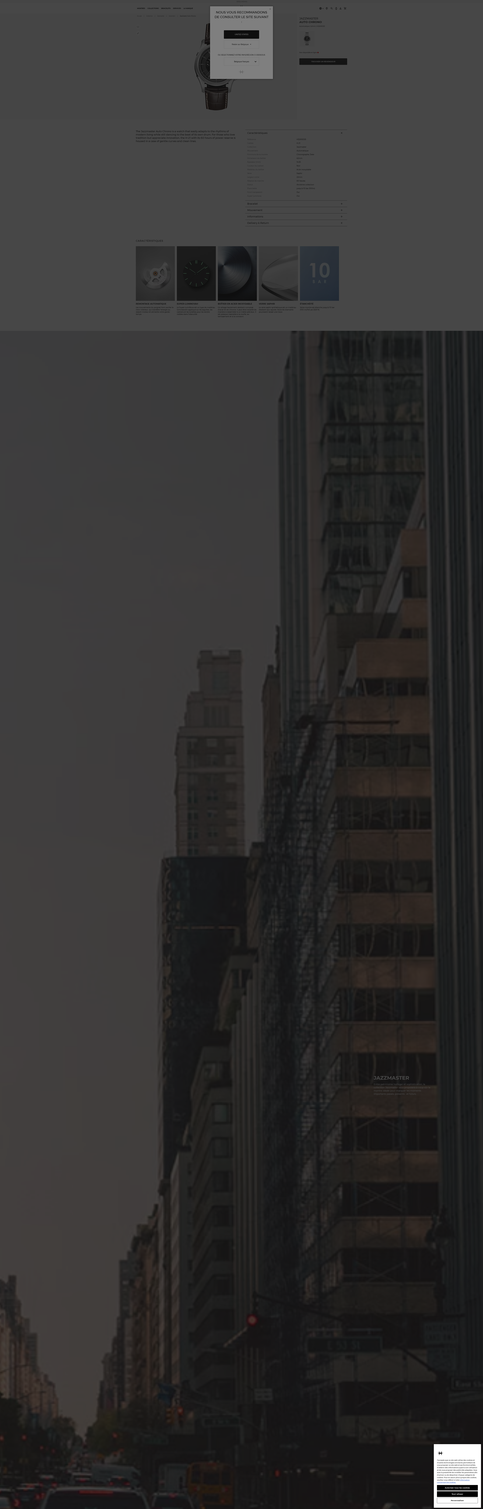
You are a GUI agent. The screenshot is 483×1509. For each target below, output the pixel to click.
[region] (457, 1476)
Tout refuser (457, 1494)
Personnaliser (457, 1500)
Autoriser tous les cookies (457, 1488)
